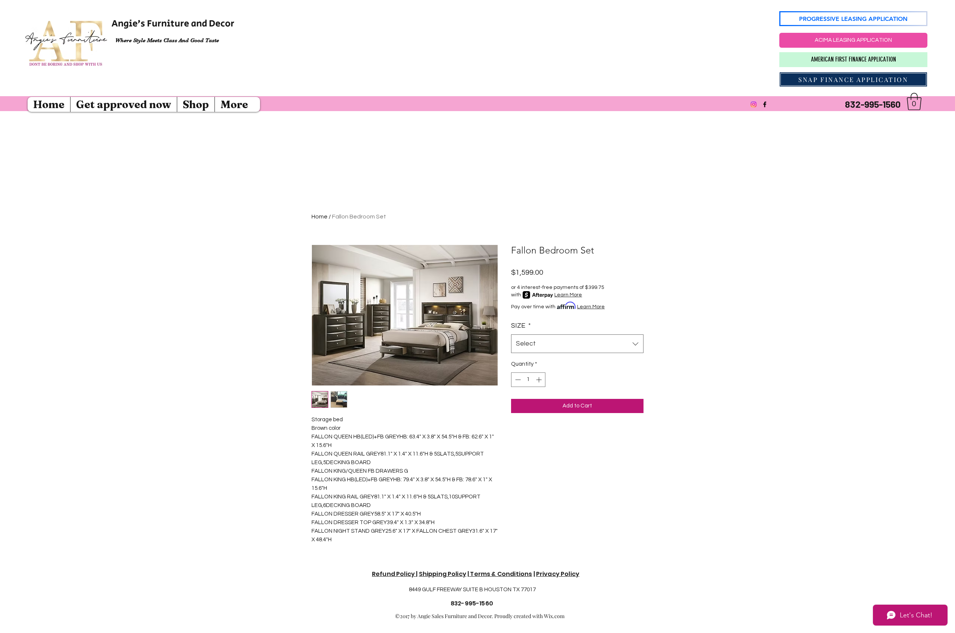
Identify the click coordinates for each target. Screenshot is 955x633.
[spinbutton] (528, 380)
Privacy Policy (557, 574)
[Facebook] (764, 104)
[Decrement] (517, 380)
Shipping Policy (442, 574)
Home (319, 217)
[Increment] (540, 380)
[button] (914, 101)
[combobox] (577, 343)
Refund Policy (394, 574)
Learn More (568, 294)
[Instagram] (753, 104)
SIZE (521, 325)
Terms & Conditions (500, 574)
